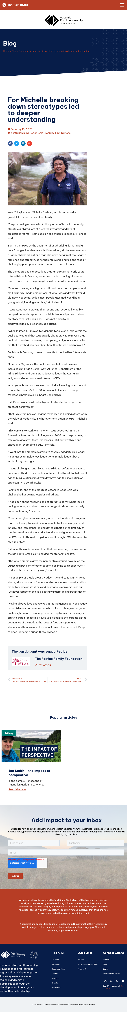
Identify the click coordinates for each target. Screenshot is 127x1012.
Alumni (55, 974)
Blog (10, 43)
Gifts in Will (56, 988)
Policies (81, 960)
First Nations (62, 132)
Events (105, 969)
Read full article (17, 789)
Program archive (58, 969)
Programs (55, 964)
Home (6, 51)
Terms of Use (82, 969)
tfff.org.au (44, 665)
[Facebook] (105, 981)
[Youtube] (123, 981)
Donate (55, 983)
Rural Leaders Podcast (111, 974)
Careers (55, 978)
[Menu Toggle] (122, 4)
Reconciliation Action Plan (88, 964)
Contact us (107, 960)
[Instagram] (117, 981)
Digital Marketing (76, 1004)
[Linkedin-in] (111, 981)
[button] (10, 143)
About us (55, 960)
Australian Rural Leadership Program (32, 132)
